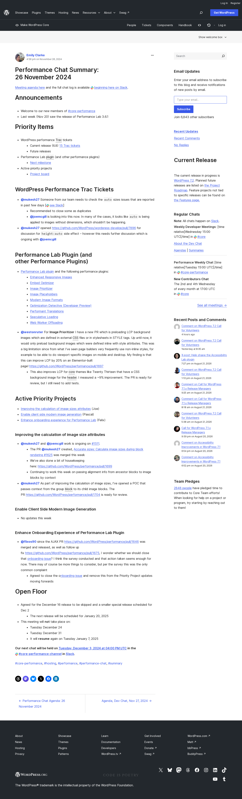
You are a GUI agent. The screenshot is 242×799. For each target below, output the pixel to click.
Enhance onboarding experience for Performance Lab (58, 420)
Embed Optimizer (42, 283)
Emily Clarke (35, 55)
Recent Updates (186, 131)
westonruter (32, 332)
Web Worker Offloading (46, 322)
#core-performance (81, 111)
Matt (192, 742)
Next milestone (40, 162)
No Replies (181, 145)
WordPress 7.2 (184, 180)
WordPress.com (199, 735)
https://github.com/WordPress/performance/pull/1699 (75, 466)
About (19, 735)
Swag (149, 753)
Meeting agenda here (30, 87)
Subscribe (183, 109)
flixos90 (28, 541)
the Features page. (187, 200)
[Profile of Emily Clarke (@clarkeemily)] (20, 58)
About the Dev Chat (188, 243)
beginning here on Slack (110, 87)
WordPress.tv (111, 753)
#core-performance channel (40, 654)
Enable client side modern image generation (51, 414)
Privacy (19, 753)
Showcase (64, 735)
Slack (70, 654)
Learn (104, 735)
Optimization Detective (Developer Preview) (61, 305)
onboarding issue (39, 558)
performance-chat (92, 663)
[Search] (223, 56)
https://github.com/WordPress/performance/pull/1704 (63, 495)
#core (201, 237)
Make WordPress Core (35, 25)
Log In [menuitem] (224, 3)
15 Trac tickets (69, 145)
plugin (50, 157)
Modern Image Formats (46, 300)
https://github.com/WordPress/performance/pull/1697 (66, 366)
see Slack (56, 205)
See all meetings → (212, 305)
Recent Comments (187, 138)
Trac (59, 140)
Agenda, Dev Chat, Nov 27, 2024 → (127, 701)
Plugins (62, 748)
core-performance (28, 663)
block (69, 489)
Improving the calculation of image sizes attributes (56, 409)
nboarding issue (71, 576)
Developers (108, 748)
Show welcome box (211, 37)
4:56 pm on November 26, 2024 (44, 59)
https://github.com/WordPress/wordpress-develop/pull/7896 (94, 228)
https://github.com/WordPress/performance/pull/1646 (101, 541)
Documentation (110, 742)
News (18, 742)
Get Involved (152, 735)
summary (115, 663)
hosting (50, 663)
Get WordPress (224, 12)
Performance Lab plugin (37, 271)
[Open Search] (201, 12)
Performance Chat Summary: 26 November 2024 (57, 73)
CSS (75, 338)
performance (68, 663)
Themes (63, 742)
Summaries (196, 250)
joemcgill (38, 216)
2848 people (183, 488)
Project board (39, 174)
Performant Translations (47, 311)
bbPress (194, 748)
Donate (150, 748)
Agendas (180, 250)
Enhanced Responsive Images (51, 277)
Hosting (20, 748)
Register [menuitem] (235, 3)
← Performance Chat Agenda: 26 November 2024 (42, 703)
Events (148, 742)
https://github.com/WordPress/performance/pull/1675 (62, 553)
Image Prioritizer (41, 288)
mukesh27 (30, 199)
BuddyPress (197, 753)
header (72, 377)
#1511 (95, 443)
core (72, 372)
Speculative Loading (44, 317)
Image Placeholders (43, 294)
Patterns (63, 753)
